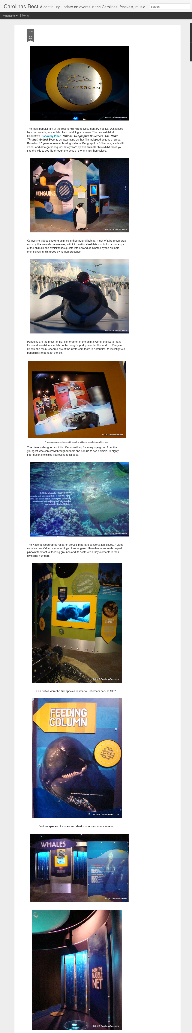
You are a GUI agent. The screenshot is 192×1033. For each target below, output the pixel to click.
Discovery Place (51, 136)
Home (25, 15)
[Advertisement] (147, 88)
